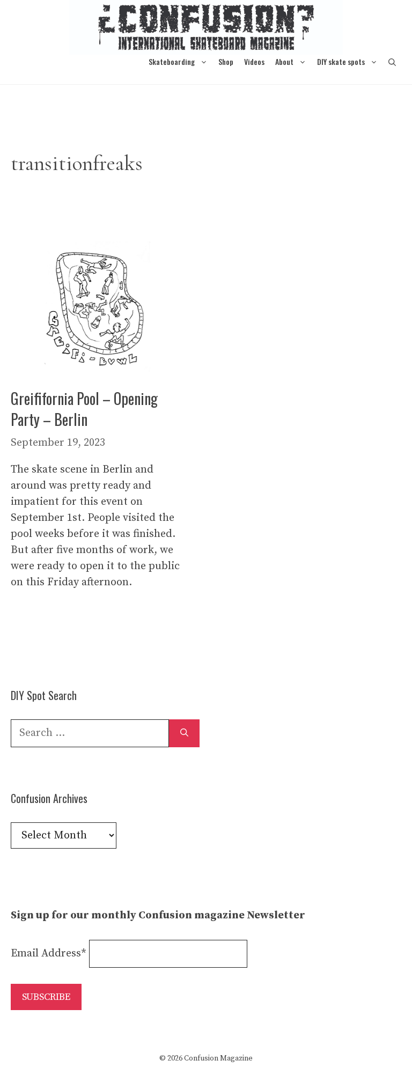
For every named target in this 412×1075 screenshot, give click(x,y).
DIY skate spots (341, 61)
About (284, 61)
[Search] (184, 733)
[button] (392, 61)
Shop (225, 61)
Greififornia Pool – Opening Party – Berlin (84, 408)
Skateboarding (172, 61)
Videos (254, 61)
